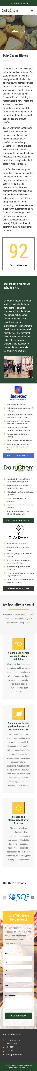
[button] (4, 897)
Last (6, 970)
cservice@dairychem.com (14, 1055)
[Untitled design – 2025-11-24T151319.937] (18, 461)
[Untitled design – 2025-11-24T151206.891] (18, 525)
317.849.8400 (24, 3)
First (6, 962)
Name (7, 953)
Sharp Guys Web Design (21, 1067)
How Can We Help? (10, 995)
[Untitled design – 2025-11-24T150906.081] (18, 386)
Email (7, 985)
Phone (7, 975)
